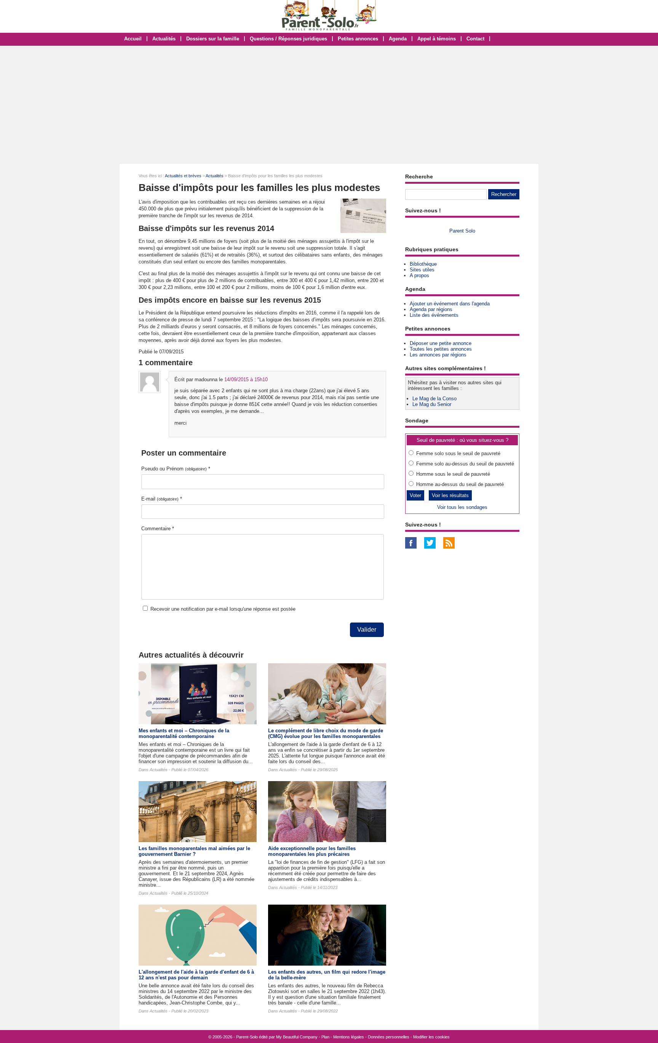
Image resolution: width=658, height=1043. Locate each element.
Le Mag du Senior (431, 404)
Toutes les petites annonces (441, 349)
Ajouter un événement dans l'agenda (450, 303)
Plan (325, 1037)
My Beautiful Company (297, 1037)
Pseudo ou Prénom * (175, 469)
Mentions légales (348, 1037)
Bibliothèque (423, 264)
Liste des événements (434, 315)
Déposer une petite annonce (440, 343)
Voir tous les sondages (462, 507)
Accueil (133, 39)
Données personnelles (388, 1037)
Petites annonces (358, 39)
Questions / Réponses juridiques (288, 39)
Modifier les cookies (431, 1037)
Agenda (398, 39)
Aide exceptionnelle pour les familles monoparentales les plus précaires (312, 851)
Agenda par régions (431, 309)
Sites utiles (422, 270)
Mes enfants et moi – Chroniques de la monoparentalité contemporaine (184, 733)
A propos (419, 275)
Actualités (164, 39)
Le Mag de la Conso (434, 398)
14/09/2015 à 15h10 (246, 379)
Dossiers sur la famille (212, 39)
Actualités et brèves (183, 175)
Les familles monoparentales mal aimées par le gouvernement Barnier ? (194, 851)
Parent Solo (462, 231)
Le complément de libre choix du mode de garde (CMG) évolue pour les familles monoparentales (325, 733)
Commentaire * (157, 528)
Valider (366, 629)
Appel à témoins (436, 39)
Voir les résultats (450, 495)
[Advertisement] (329, 104)
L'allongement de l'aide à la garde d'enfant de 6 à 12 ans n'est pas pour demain (196, 974)
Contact (475, 39)
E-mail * (161, 499)
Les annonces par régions (438, 355)
